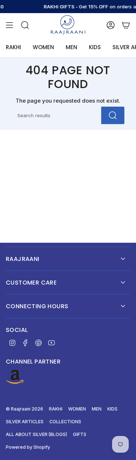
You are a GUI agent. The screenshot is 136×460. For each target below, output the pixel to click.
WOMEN (77, 409)
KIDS (112, 409)
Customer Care (31, 282)
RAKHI (55, 409)
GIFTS (79, 434)
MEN (97, 409)
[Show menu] (9, 25)
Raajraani (23, 259)
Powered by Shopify (28, 447)
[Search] (112, 115)
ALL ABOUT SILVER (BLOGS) (36, 434)
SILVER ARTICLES (25, 421)
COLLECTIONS (65, 421)
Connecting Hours (37, 306)
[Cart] (125, 25)
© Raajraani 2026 (24, 409)
